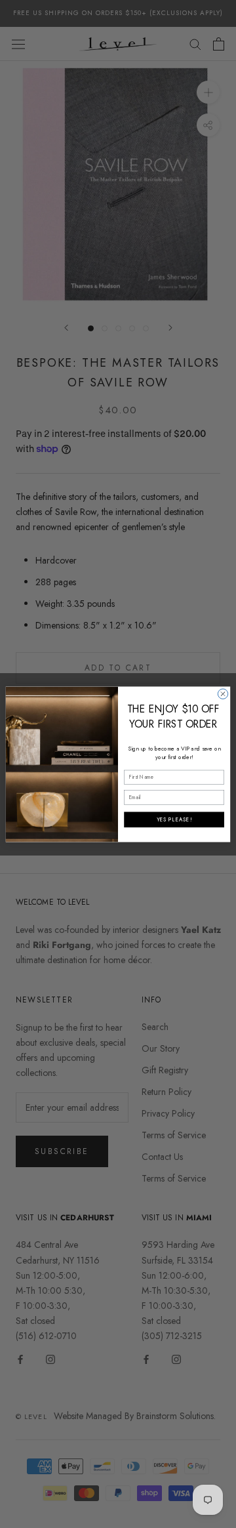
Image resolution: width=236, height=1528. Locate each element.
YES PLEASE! (174, 819)
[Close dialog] (222, 693)
